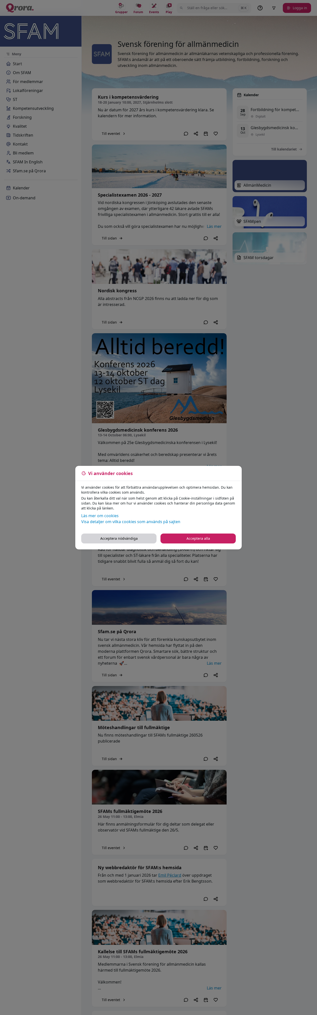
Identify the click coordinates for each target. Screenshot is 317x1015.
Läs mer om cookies (100, 515)
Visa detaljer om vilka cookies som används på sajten (130, 521)
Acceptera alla (198, 538)
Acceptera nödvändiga (119, 538)
